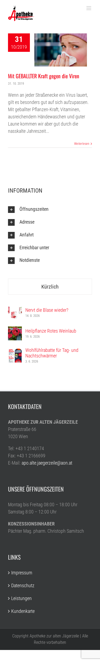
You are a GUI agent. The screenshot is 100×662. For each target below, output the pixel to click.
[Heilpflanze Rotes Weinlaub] (15, 330)
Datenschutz (22, 585)
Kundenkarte (23, 611)
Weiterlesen (81, 144)
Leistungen (21, 598)
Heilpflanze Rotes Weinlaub (50, 331)
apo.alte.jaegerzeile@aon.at (47, 463)
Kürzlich (50, 286)
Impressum (21, 572)
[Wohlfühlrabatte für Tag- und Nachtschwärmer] (15, 352)
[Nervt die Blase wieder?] (15, 309)
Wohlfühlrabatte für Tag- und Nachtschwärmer (51, 353)
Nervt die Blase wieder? (46, 310)
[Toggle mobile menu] (89, 8)
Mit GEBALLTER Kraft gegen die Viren (43, 76)
